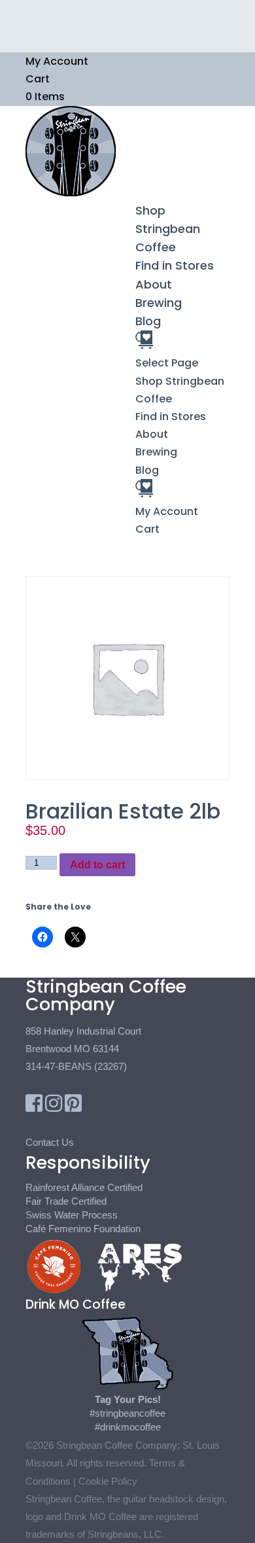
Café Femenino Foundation (83, 1228)
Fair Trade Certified (66, 1201)
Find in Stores (174, 265)
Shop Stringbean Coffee (167, 228)
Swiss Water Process (72, 1214)
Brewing (158, 302)
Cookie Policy (107, 1481)
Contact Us (50, 1142)
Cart (38, 78)
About (153, 284)
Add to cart (97, 864)
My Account (57, 61)
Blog (148, 321)
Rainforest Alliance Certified (84, 1187)
